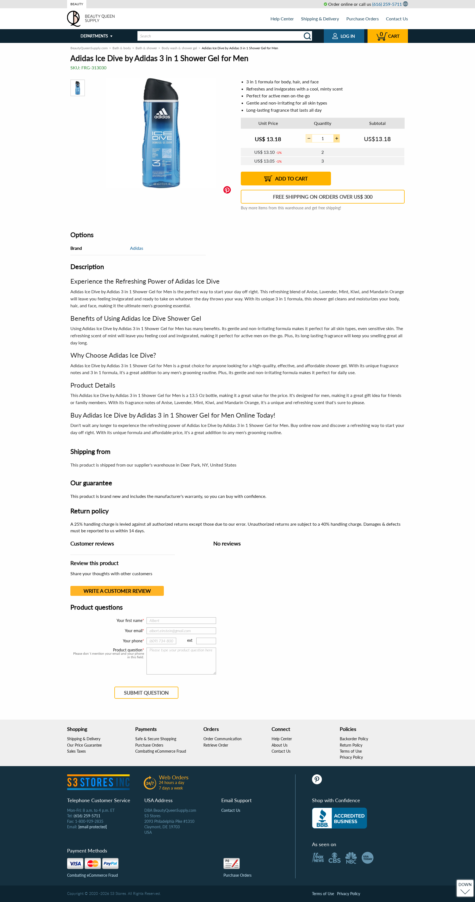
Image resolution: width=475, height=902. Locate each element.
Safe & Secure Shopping (155, 738)
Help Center (282, 18)
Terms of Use (351, 751)
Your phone (132, 640)
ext (189, 640)
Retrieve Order (215, 745)
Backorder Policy (354, 738)
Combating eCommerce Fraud (160, 751)
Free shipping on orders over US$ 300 (322, 197)
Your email (133, 630)
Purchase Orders (362, 18)
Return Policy (351, 745)
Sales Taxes (76, 751)
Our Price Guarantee (84, 745)
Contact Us (397, 18)
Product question (127, 650)
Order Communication (222, 738)
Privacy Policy (351, 757)
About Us (280, 745)
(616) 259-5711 (387, 4)
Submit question (146, 693)
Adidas (136, 248)
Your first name (129, 620)
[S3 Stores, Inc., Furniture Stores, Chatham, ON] (339, 818)
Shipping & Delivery (320, 18)
